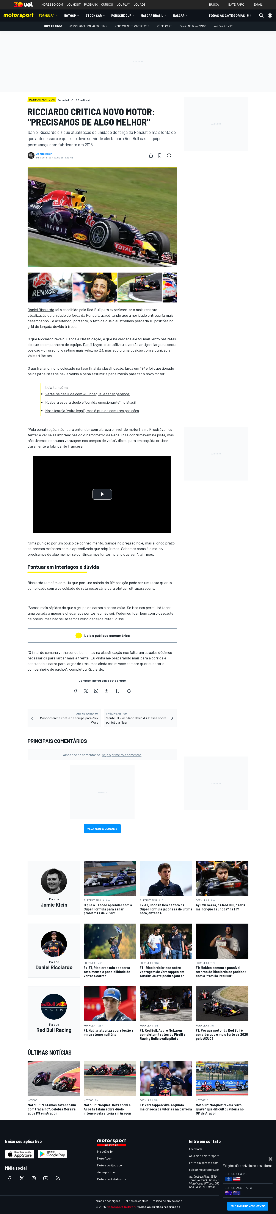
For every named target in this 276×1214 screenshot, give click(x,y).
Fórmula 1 (46, 15)
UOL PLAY (123, 4)
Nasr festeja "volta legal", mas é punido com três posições (92, 410)
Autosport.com (107, 1172)
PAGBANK (91, 4)
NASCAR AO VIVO (223, 26)
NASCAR (179, 15)
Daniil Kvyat (92, 344)
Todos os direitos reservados (158, 1207)
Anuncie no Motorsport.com (207, 1156)
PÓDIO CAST (164, 26)
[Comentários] (170, 155)
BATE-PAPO (236, 4)
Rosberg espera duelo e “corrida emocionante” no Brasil (90, 402)
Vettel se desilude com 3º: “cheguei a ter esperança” (87, 393)
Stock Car (93, 15)
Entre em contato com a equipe (209, 1162)
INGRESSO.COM (52, 4)
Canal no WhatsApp (192, 26)
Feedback (195, 1149)
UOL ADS (139, 4)
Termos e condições (107, 1201)
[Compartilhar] (151, 155)
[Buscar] (261, 15)
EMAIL (258, 4)
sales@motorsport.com (204, 1169)
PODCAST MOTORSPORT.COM (132, 26)
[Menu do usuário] (270, 15)
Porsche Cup (121, 15)
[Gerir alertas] (129, 691)
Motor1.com (104, 1158)
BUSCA (214, 4)
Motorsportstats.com (111, 1179)
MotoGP (70, 15)
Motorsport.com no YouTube (88, 26)
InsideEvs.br (105, 1151)
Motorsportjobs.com (110, 1165)
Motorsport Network (121, 1207)
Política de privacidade (167, 1201)
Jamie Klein (44, 153)
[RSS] (57, 1178)
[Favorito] (159, 155)
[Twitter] (86, 691)
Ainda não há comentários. (102, 755)
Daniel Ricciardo (41, 309)
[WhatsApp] (96, 691)
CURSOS (107, 4)
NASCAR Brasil (152, 15)
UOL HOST (73, 4)
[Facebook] (75, 691)
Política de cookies (136, 1201)
